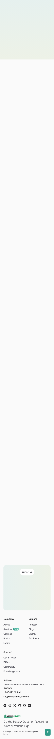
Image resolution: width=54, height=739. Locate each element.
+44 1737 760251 (12, 692)
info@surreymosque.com (16, 696)
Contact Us (27, 572)
